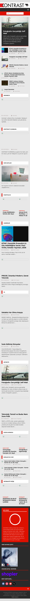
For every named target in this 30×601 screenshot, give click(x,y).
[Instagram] (7, 583)
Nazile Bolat (17, 91)
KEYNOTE (6, 362)
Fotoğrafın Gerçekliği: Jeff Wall (18, 57)
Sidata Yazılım (15, 597)
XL (4, 292)
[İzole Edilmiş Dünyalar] (15, 334)
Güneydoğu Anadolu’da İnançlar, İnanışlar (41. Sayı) (10, 451)
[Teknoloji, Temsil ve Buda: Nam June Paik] (15, 404)
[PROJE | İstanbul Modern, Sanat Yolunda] (5, 66)
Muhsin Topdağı (23, 58)
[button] (28, 9)
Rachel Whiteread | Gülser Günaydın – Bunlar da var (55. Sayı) (15, 474)
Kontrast (14, 115)
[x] (14, 583)
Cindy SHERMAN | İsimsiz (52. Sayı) (9, 213)
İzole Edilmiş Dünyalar (11, 344)
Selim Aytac (22, 53)
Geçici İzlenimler (9, 89)
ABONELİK (7, 95)
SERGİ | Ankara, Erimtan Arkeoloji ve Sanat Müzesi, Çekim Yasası (17, 83)
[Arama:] (15, 13)
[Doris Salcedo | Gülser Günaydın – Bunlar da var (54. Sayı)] (2, 468)
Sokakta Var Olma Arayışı (12, 312)
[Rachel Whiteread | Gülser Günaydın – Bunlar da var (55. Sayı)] (2, 474)
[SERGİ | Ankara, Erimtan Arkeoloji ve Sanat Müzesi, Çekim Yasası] (5, 83)
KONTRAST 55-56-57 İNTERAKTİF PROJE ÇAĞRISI (9, 500)
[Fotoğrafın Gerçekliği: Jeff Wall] (15, 23)
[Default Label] (10, 583)
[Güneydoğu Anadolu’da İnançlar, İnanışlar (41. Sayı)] (10, 441)
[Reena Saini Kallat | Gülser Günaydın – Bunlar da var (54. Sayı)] (2, 461)
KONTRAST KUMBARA (10, 129)
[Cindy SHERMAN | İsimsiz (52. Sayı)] (10, 204)
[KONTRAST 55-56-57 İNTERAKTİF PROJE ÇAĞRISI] (10, 490)
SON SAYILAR (7, 163)
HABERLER (7, 223)
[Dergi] (15, 6)
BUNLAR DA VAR (8, 457)
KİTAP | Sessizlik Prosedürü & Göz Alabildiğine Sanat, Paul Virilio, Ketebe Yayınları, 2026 (17, 50)
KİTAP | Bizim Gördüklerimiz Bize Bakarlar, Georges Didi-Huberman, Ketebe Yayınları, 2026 (14, 74)
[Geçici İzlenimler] (2, 89)
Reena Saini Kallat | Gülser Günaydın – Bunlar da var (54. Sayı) (15, 461)
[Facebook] (3, 583)
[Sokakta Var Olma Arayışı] (15, 303)
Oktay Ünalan (17, 464)
